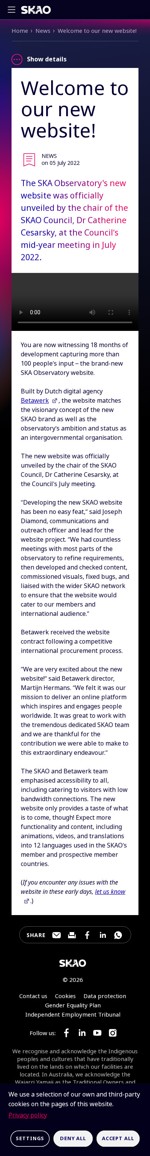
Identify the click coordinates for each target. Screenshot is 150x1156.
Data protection (104, 996)
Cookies (65, 996)
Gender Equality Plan (73, 1005)
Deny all (73, 1138)
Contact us (33, 996)
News (42, 30)
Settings (30, 1138)
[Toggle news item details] (17, 59)
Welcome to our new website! (97, 30)
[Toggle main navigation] (13, 9)
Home (20, 30)
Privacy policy (27, 1115)
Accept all (118, 1138)
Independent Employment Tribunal (72, 1014)
